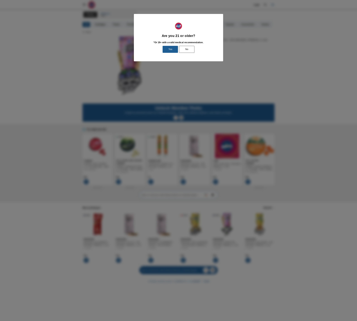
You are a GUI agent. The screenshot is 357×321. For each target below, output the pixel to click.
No (186, 49)
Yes (170, 49)
